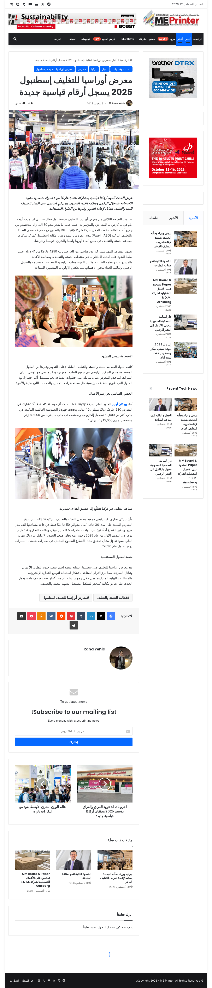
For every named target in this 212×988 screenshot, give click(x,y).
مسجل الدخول (106, 927)
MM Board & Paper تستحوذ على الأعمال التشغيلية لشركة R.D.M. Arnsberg (35, 880)
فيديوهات (85, 38)
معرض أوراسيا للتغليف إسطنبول (54, 69)
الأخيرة (193, 218)
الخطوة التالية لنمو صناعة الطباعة (76, 876)
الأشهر (173, 218)
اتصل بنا (14, 980)
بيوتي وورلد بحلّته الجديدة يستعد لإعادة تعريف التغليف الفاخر (116, 878)
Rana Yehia (118, 103)
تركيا (93, 69)
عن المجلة (28, 980)
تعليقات (153, 218)
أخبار (188, 38)
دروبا (167, 38)
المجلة (73, 38)
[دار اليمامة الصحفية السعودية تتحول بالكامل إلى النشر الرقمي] (185, 322)
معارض (82, 69)
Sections (128, 38)
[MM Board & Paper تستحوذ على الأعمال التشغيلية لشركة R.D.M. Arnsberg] (32, 860)
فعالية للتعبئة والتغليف (112, 597)
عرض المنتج (105, 38)
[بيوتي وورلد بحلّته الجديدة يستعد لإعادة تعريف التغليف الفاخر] (115, 860)
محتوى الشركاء (147, 38)
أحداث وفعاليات (121, 69)
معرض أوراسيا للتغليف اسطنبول (65, 597)
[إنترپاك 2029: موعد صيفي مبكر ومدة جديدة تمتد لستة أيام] (185, 350)
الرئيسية (197, 38)
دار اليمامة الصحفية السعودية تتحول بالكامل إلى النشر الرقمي (160, 323)
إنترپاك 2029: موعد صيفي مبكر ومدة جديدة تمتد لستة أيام (161, 351)
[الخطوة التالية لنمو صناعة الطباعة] (73, 860)
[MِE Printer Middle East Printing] (173, 19)
